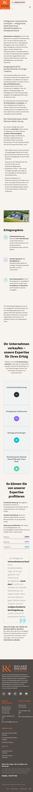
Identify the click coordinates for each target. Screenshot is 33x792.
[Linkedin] (9, 694)
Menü (30, 7)
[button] (6, 237)
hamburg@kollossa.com (11, 722)
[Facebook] (21, 694)
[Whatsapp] (4, 694)
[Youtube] (26, 694)
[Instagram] (15, 694)
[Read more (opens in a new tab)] (18, 2)
